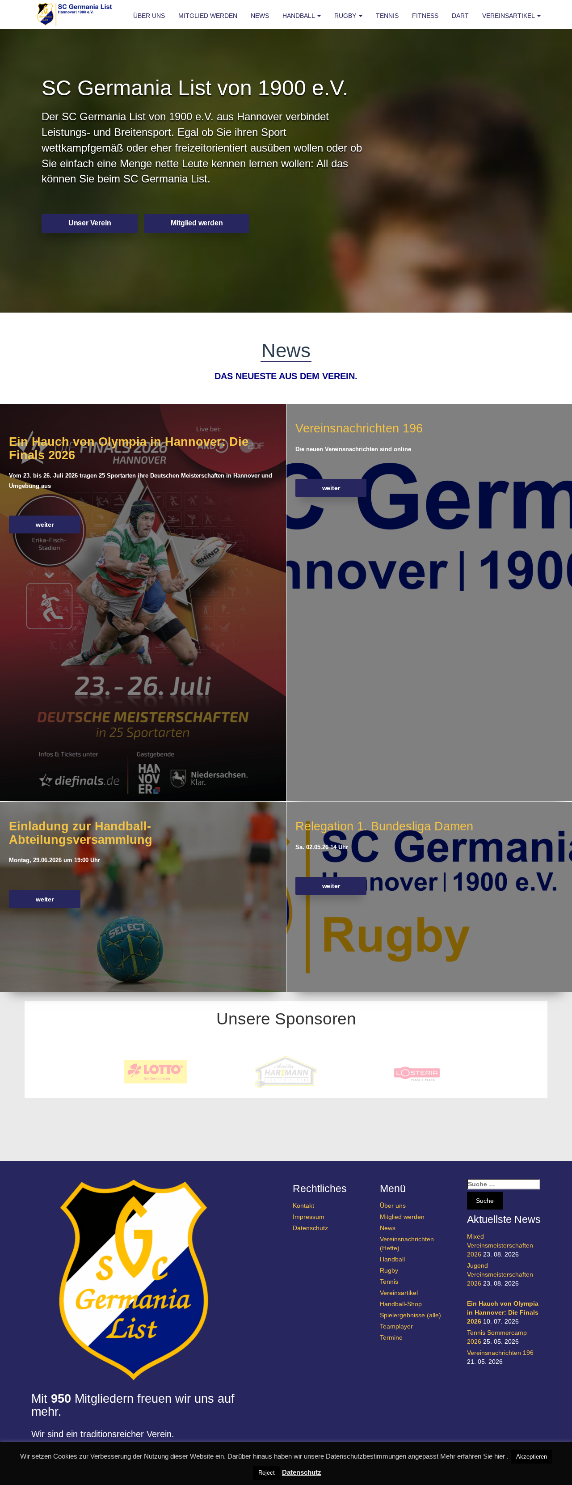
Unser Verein (89, 223)
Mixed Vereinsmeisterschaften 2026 (500, 1245)
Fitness (425, 15)
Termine (391, 1337)
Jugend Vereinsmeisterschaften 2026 (500, 1274)
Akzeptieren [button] (531, 1456)
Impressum (308, 1216)
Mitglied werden (207, 15)
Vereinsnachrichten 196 (359, 428)
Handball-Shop (401, 1303)
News (260, 15)
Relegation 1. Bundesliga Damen (384, 826)
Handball (299, 15)
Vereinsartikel (509, 15)
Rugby (346, 15)
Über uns (149, 15)
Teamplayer (396, 1326)
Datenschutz (310, 1227)
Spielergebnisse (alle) (410, 1315)
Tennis (387, 15)
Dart (460, 15)
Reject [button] (266, 1472)
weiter (45, 524)
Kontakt (303, 1205)
